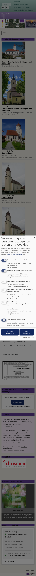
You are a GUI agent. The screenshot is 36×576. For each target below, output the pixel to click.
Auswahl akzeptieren (10, 332)
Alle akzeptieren (26, 332)
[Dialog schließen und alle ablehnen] (34, 237)
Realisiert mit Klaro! (28, 337)
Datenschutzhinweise (14, 254)
